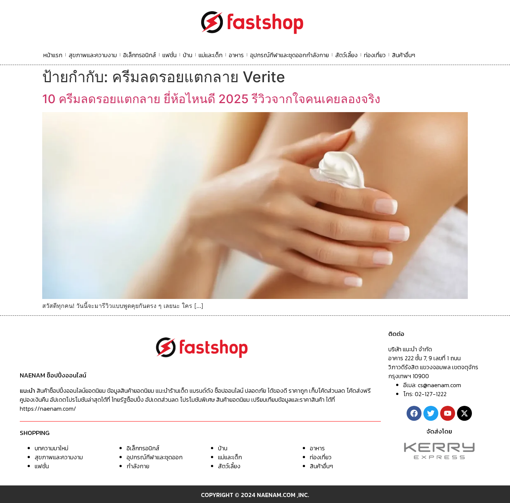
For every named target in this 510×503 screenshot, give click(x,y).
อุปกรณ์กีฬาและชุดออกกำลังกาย (289, 54)
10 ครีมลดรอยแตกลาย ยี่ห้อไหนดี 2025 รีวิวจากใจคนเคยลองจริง (211, 99)
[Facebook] (414, 413)
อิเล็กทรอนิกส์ (139, 54)
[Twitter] (430, 413)
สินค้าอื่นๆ (403, 54)
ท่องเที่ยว (375, 54)
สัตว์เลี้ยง (346, 54)
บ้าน (187, 54)
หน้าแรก (52, 54)
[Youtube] (447, 413)
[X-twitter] (464, 413)
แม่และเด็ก (211, 54)
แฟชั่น (169, 54)
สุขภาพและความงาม (93, 54)
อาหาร (236, 54)
